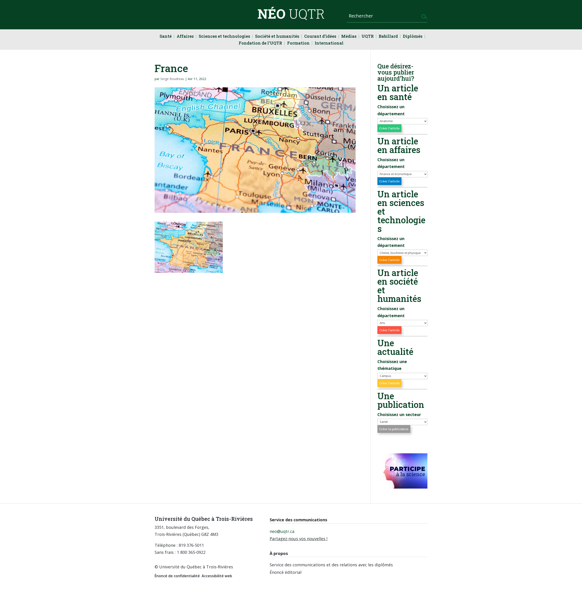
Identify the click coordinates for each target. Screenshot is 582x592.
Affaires (185, 37)
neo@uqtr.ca (282, 531)
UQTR (367, 37)
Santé (166, 37)
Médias (348, 37)
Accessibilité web (217, 575)
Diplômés (412, 37)
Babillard (388, 37)
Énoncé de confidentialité (177, 575)
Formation (298, 43)
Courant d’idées (320, 37)
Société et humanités (277, 37)
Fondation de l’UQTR (260, 43)
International (329, 43)
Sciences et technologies (224, 37)
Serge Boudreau (172, 79)
